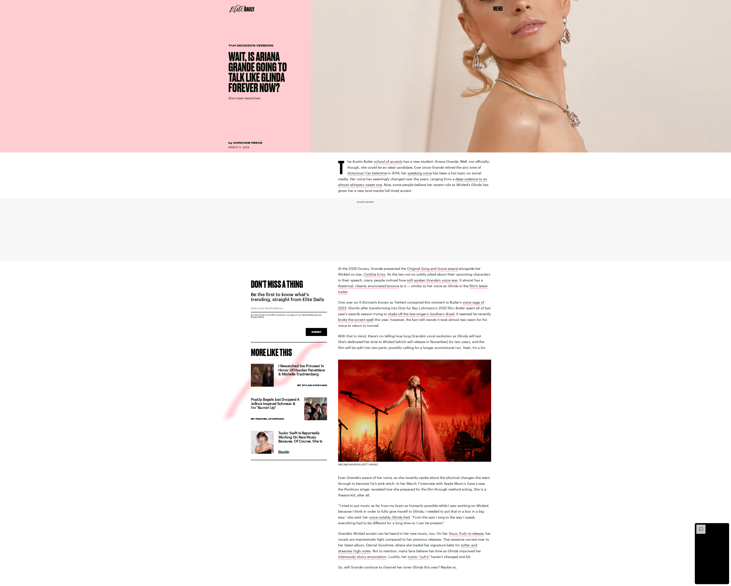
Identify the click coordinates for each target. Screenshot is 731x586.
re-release (466, 533)
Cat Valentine (367, 173)
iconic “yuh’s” (419, 557)
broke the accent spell (356, 319)
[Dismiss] (725, 526)
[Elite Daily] (241, 9)
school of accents (388, 161)
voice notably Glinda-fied (389, 517)
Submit (316, 331)
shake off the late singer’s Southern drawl (421, 314)
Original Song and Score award (432, 268)
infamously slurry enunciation (362, 557)
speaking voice (420, 173)
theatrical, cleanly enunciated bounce (368, 286)
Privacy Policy (257, 317)
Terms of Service (310, 315)
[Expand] (699, 526)
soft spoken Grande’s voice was (432, 280)
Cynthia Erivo (374, 274)
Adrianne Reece (247, 142)
